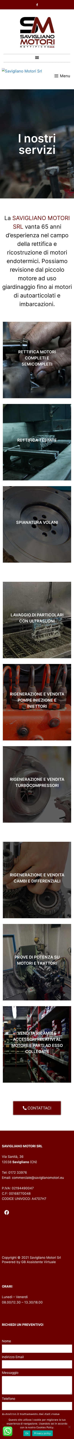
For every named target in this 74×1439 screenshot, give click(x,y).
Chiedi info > (37, 386)
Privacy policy (42, 1433)
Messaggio (10, 1373)
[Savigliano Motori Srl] (22, 75)
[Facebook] (6, 1212)
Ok (27, 1433)
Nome (6, 1341)
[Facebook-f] (37, 4)
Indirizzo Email (13, 1357)
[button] (37, 57)
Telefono (8, 1399)
